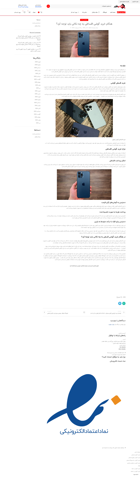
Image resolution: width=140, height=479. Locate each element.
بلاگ (139, 466)
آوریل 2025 (37, 91)
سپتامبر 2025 (37, 76)
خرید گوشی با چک (136, 469)
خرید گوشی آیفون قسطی (134, 458)
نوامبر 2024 (37, 106)
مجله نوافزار (37, 26)
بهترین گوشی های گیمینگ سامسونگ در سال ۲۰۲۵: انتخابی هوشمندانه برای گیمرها (28, 38)
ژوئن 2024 (37, 120)
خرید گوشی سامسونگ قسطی (133, 460)
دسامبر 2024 (37, 103)
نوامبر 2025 (37, 71)
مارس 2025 (37, 94)
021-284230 (122, 347)
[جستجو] (48, 6)
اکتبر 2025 (37, 74)
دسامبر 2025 (37, 68)
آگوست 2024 (37, 114)
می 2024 (38, 123)
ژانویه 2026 (37, 65)
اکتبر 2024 (37, 108)
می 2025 (38, 88)
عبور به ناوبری (135, 2)
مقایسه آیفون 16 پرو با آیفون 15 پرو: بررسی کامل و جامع (28, 50)
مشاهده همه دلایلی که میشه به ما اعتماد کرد (113, 448)
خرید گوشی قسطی (135, 455)
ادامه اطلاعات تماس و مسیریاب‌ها (115, 353)
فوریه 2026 (37, 62)
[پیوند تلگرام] (119, 303)
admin (90, 28)
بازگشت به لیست (84, 312)
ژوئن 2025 (37, 85)
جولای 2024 (37, 117)
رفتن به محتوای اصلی (124, 2)
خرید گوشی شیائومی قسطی (133, 463)
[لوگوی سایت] (119, 6)
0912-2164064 (122, 349)
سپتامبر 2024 (37, 111)
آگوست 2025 (37, 79)
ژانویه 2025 (37, 100)
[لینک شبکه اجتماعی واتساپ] (123, 303)
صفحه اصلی (137, 452)
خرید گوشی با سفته (135, 471)
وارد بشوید (111, 325)
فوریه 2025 (37, 97)
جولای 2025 (37, 82)
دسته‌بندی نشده (84, 20)
